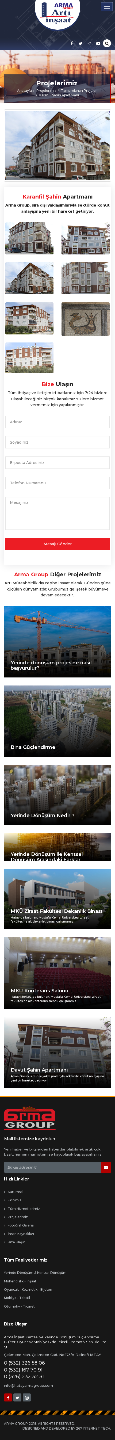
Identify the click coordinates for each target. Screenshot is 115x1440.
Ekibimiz (14, 1200)
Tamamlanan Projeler (79, 91)
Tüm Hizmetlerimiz (24, 1209)
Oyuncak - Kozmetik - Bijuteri (28, 1290)
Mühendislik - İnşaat (20, 1281)
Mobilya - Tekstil (17, 1298)
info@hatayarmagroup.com (28, 1385)
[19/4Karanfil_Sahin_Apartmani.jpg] (29, 238)
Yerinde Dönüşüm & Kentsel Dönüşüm (35, 1273)
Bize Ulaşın (16, 1242)
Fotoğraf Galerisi (21, 1225)
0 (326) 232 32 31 (24, 1377)
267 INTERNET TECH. (93, 1428)
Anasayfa (24, 91)
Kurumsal (15, 1192)
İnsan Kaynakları (21, 1234)
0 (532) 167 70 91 (23, 1370)
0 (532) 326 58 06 (24, 1363)
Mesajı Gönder (58, 544)
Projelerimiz (46, 91)
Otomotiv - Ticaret (19, 1306)
